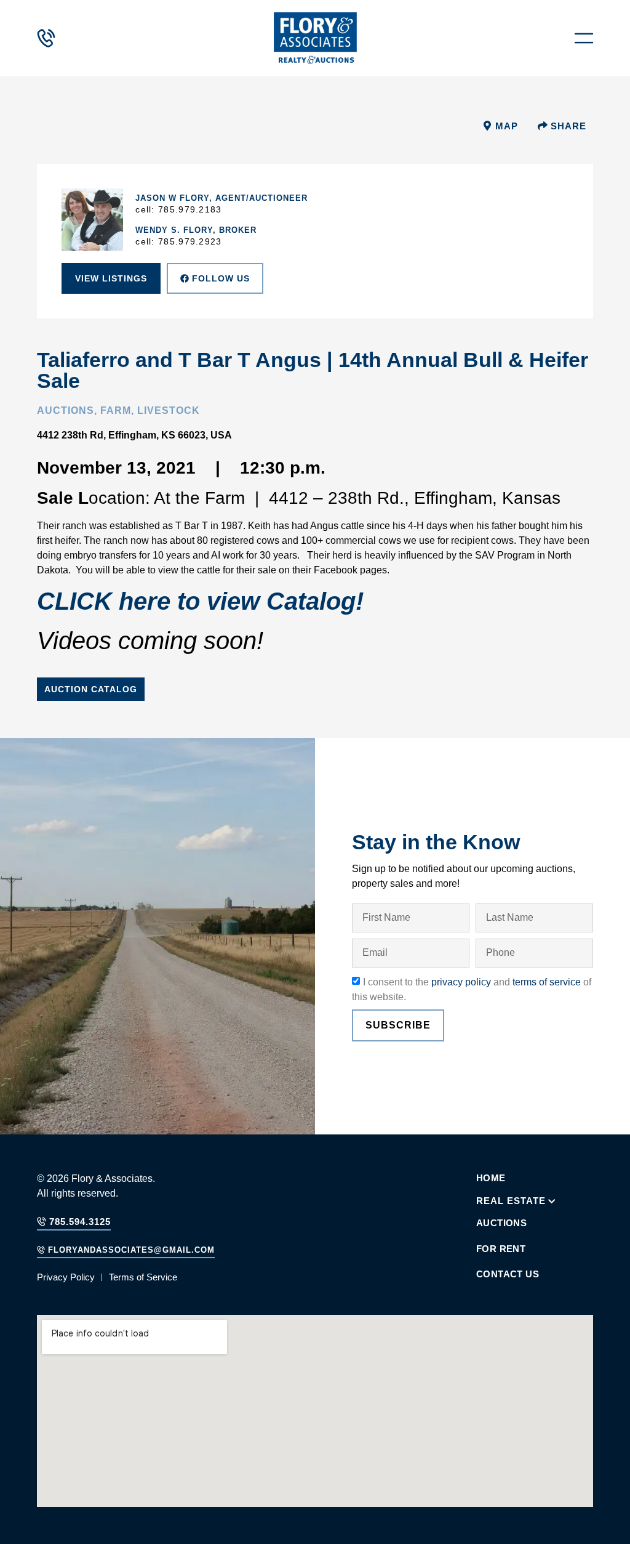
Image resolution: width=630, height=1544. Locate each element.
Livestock (168, 410)
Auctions (65, 410)
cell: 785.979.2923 (178, 241)
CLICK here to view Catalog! (203, 601)
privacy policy (461, 982)
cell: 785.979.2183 (178, 209)
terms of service (546, 982)
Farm (115, 410)
